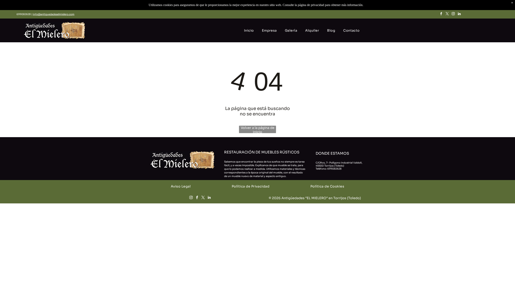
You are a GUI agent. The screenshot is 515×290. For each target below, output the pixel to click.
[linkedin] (459, 14)
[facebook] (441, 14)
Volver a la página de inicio (257, 129)
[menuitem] (249, 30)
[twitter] (447, 14)
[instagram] (453, 14)
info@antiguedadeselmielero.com (53, 14)
